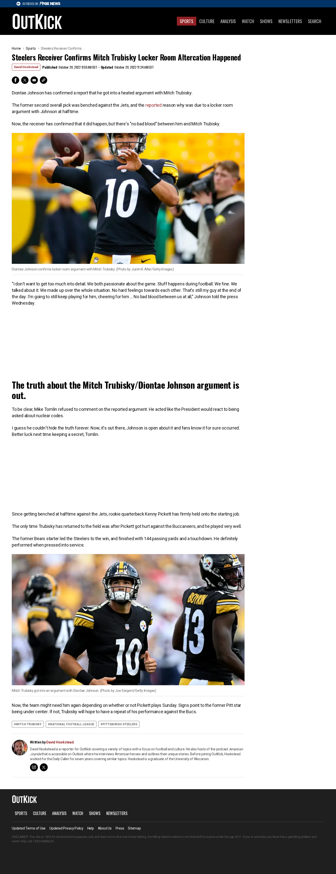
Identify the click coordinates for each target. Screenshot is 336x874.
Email (34, 80)
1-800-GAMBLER (43, 841)
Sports (186, 21)
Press (120, 828)
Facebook (15, 80)
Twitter (25, 80)
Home (16, 48)
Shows (266, 21)
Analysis (228, 21)
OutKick (37, 21)
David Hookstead (26, 67)
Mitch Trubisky (29, 724)
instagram (34, 767)
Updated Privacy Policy (66, 828)
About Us (105, 828)
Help (90, 828)
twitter (44, 767)
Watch (248, 21)
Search (314, 21)
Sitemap (134, 828)
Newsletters (290, 21)
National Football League (72, 724)
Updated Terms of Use (29, 828)
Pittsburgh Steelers (120, 724)
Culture (206, 21)
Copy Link (43, 80)
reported (153, 105)
